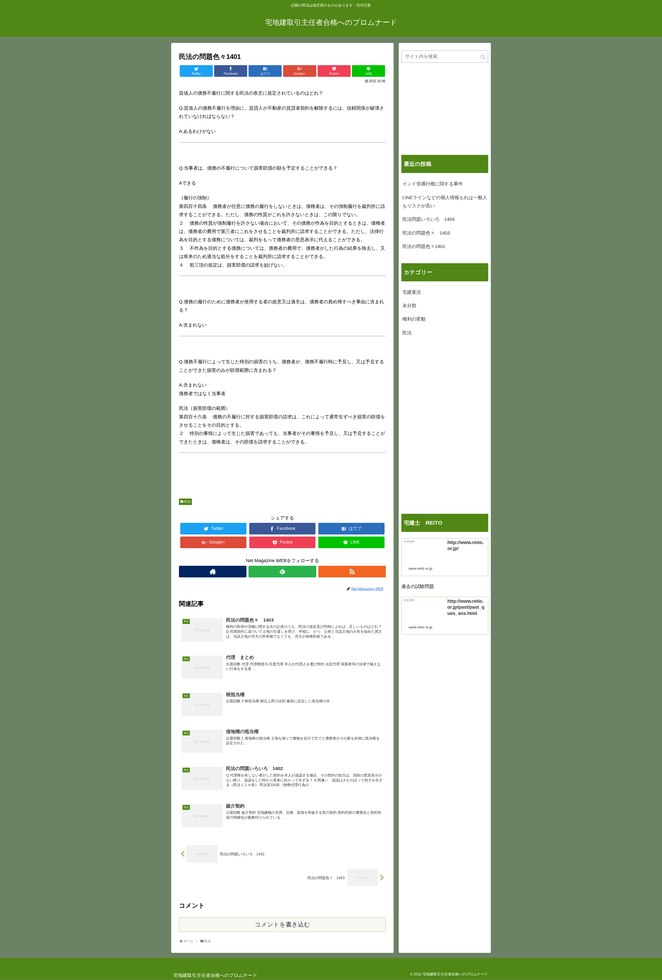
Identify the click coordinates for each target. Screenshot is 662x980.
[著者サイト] (212, 571)
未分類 (409, 305)
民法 (187, 501)
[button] (483, 57)
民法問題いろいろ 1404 (428, 219)
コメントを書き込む (282, 924)
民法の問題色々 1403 (426, 233)
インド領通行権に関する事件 (432, 183)
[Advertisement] (444, 109)
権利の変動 (414, 319)
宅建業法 (411, 292)
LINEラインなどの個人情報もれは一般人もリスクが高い (444, 201)
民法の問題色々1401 (423, 246)
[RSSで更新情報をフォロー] (352, 571)
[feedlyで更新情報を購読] (282, 571)
